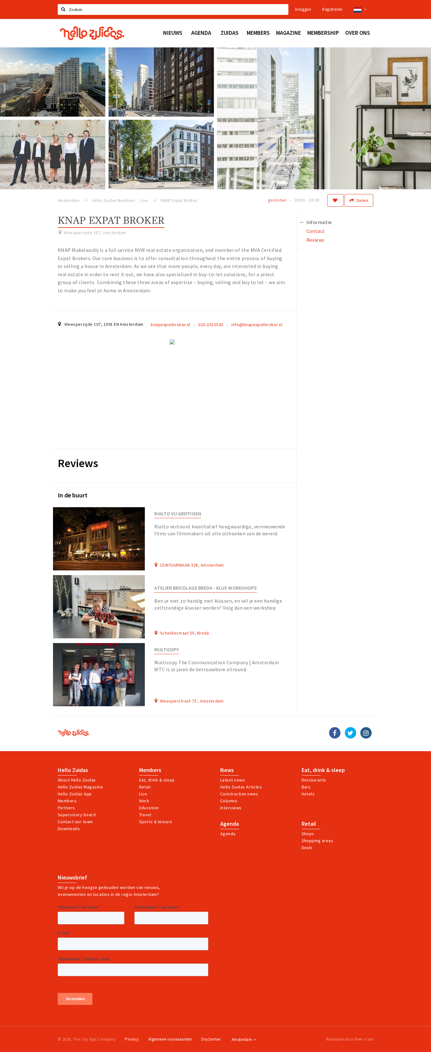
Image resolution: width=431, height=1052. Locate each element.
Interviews (231, 808)
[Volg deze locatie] (335, 200)
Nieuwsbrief (72, 877)
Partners (66, 808)
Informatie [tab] (319, 222)
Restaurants (314, 780)
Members (67, 801)
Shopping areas (318, 840)
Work (144, 801)
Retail (145, 787)
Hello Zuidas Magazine (80, 787)
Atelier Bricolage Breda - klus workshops (205, 588)
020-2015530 (210, 324)
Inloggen (303, 9)
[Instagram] (366, 733)
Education (149, 808)
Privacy (132, 1039)
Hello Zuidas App (75, 794)
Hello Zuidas (73, 770)
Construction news (239, 794)
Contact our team (75, 821)
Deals (307, 847)
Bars (306, 787)
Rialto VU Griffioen (177, 514)
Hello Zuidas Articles (241, 787)
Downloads (69, 828)
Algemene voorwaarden (170, 1039)
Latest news (232, 780)
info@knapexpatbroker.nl (256, 324)
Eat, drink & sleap (157, 780)
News (227, 770)
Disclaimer (211, 1039)
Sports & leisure (155, 821)
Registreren (332, 9)
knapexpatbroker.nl (170, 324)
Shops (308, 833)
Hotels (308, 794)
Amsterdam (242, 1039)
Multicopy (166, 650)
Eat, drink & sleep (323, 770)
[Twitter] (350, 733)
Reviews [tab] (315, 240)
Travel (145, 815)
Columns (228, 801)
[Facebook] (334, 733)
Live (143, 794)
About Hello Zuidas (77, 780)
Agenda (229, 824)
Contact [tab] (315, 231)
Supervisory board (77, 815)
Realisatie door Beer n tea (349, 1039)
